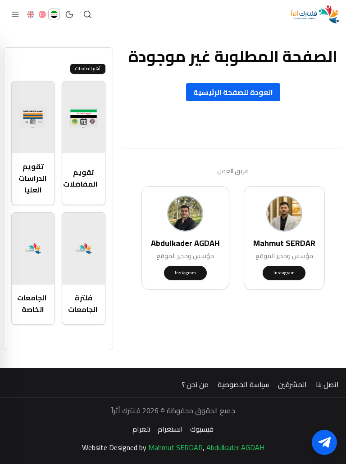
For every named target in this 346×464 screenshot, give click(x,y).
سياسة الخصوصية (243, 384)
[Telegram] (324, 442)
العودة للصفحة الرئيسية (233, 92)
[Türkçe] (42, 14)
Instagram (284, 272)
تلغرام (141, 429)
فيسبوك (202, 429)
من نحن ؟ (195, 384)
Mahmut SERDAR (175, 447)
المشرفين (292, 384)
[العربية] (54, 14)
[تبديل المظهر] (69, 14)
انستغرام (170, 429)
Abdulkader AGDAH (235, 447)
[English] (30, 14)
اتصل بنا (327, 384)
